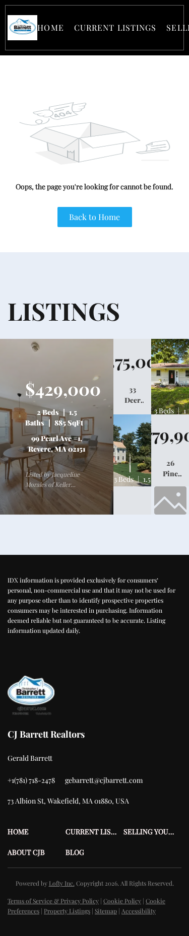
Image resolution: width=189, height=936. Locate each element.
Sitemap (106, 911)
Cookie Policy (122, 901)
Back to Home (94, 216)
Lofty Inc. (62, 883)
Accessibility (138, 911)
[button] (22, 27)
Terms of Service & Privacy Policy (53, 901)
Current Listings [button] (115, 27)
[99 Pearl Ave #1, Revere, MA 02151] (56, 512)
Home (50, 27)
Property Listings (67, 911)
